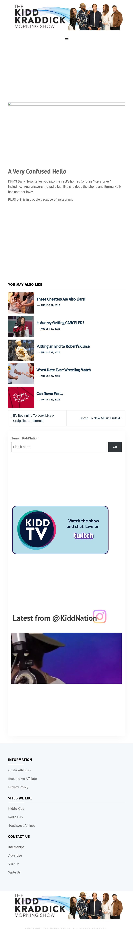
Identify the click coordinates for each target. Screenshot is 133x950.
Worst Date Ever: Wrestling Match (63, 370)
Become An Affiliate (22, 779)
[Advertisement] (66, 70)
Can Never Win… (49, 393)
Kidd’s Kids (16, 809)
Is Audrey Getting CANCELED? (60, 323)
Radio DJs (15, 817)
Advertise (15, 855)
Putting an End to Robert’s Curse (63, 346)
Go (115, 447)
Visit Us (13, 864)
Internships (16, 847)
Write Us (14, 872)
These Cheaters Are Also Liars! (60, 299)
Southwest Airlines (21, 825)
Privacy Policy (18, 787)
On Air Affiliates (19, 770)
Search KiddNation (24, 438)
